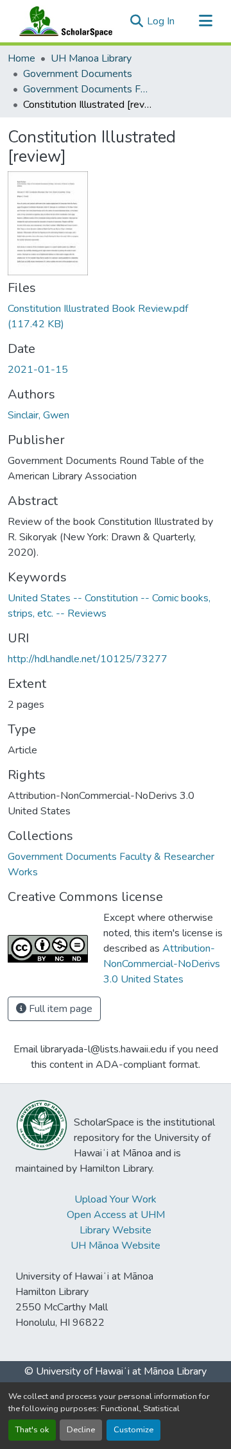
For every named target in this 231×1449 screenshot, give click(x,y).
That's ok (32, 1430)
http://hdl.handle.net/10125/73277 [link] (87, 659)
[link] (115, 316)
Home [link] (21, 58)
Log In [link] (161, 21)
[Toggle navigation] (205, 21)
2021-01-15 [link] (38, 370)
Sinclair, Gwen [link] (38, 415)
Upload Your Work (115, 1199)
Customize (133, 1430)
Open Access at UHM (116, 1215)
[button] (63, 21)
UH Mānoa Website (115, 1246)
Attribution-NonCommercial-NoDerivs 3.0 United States (161, 963)
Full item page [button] (59, 1009)
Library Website (115, 1230)
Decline (81, 1430)
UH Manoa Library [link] (91, 58)
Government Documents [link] (77, 74)
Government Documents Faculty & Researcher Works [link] (87, 89)
